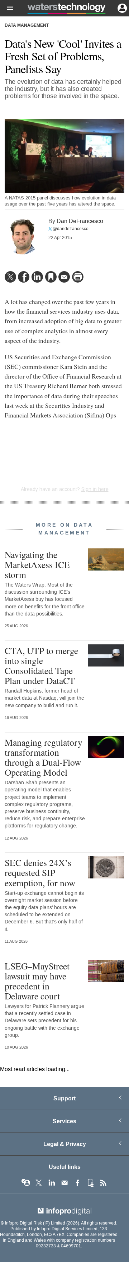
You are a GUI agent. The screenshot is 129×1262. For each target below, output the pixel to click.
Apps (90, 1183)
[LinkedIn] (37, 277)
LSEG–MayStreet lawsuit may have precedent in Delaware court (37, 981)
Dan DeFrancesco (80, 221)
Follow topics (26, 1183)
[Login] (121, 7)
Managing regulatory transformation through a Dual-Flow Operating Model (43, 757)
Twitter (38, 1183)
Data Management (27, 26)
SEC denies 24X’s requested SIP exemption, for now (40, 872)
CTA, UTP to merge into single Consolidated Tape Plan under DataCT (41, 665)
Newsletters (64, 1183)
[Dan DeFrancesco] (22, 236)
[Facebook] (23, 277)
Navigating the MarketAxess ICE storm (37, 564)
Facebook (77, 1183)
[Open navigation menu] (7, 8)
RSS (103, 1183)
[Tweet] (10, 277)
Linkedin (51, 1183)
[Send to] (64, 277)
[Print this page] (77, 277)
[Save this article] (51, 277)
